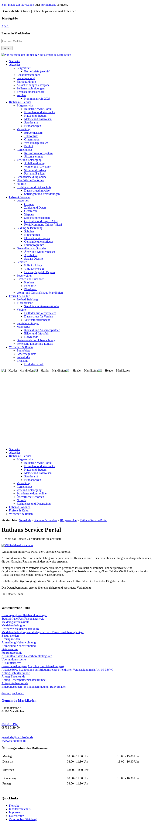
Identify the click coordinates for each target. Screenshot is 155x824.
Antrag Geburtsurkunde (16, 673)
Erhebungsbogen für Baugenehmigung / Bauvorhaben (34, 686)
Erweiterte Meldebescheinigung (20, 628)
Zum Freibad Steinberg (23, 819)
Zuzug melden (10, 635)
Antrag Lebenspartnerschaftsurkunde (24, 679)
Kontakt (14, 805)
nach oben (18, 693)
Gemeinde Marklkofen (19, 700)
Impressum (15, 812)
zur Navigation (25, 4)
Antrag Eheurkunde (13, 676)
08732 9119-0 (10, 724)
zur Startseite (48, 4)
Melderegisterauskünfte (15, 622)
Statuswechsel (10, 649)
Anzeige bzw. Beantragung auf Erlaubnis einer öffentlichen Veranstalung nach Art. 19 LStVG (58, 669)
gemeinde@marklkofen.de (17, 737)
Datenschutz (16, 815)
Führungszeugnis (12, 652)
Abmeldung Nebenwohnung (19, 645)
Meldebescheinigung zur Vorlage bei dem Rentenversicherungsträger (43, 632)
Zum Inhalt (8, 4)
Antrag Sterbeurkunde (15, 683)
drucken (6, 693)
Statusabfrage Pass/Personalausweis (23, 618)
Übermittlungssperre (14, 659)
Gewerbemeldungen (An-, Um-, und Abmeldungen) (33, 666)
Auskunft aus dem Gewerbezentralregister (27, 656)
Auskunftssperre (11, 662)
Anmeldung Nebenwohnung (19, 642)
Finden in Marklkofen (16, 33)
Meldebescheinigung (14, 625)
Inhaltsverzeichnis (19, 809)
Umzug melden (11, 639)
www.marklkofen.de (14, 740)
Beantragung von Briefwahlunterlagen (24, 615)
